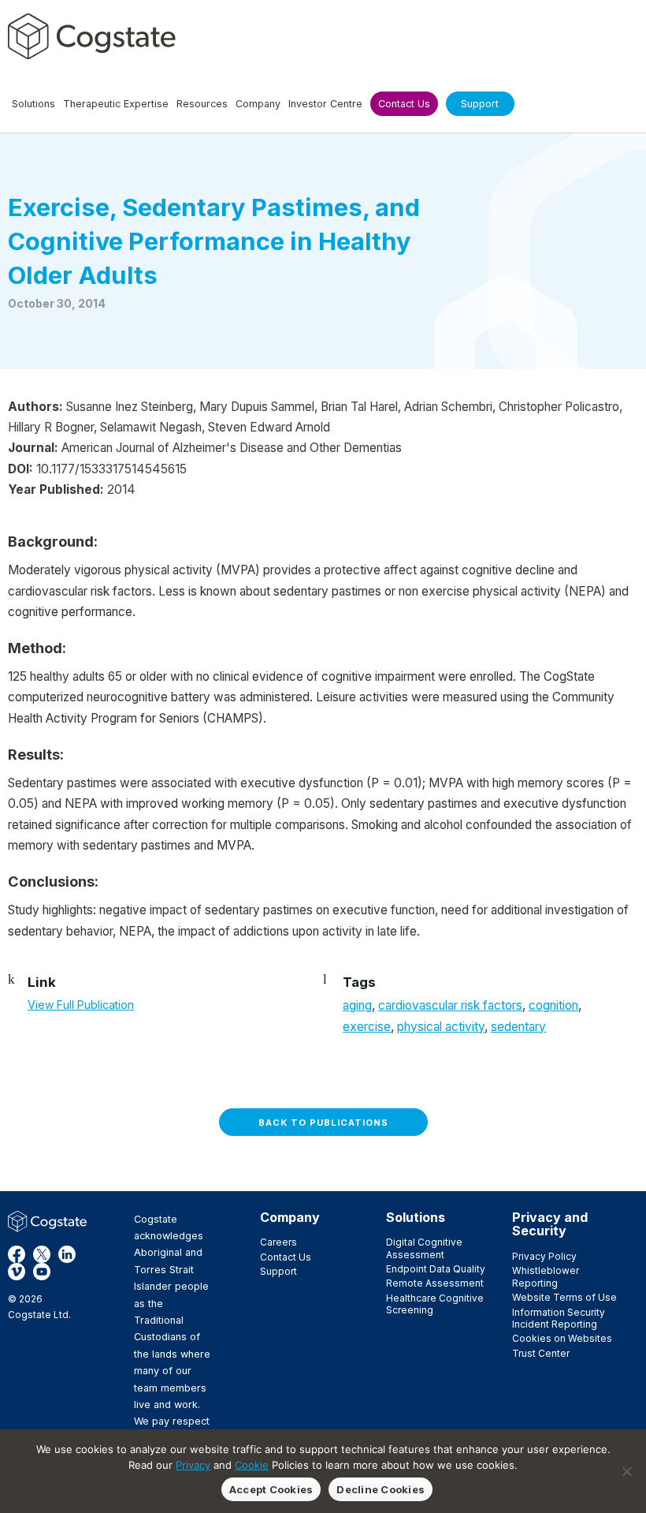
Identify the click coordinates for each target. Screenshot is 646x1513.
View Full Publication (81, 1004)
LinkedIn (67, 1254)
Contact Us (285, 1257)
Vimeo (16, 1271)
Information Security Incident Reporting (558, 1318)
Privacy (193, 1465)
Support (278, 1271)
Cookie (252, 1465)
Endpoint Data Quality (435, 1269)
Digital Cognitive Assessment (424, 1248)
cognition (553, 1005)
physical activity (440, 1026)
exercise (367, 1026)
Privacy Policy (544, 1256)
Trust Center (541, 1353)
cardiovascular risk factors (450, 1005)
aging (357, 1005)
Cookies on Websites (562, 1338)
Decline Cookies (380, 1489)
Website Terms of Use (564, 1297)
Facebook (16, 1254)
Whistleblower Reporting (545, 1276)
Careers (278, 1242)
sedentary (518, 1026)
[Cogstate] (92, 36)
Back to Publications (323, 1122)
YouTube (41, 1271)
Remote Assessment (435, 1283)
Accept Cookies (271, 1489)
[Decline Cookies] (626, 1471)
